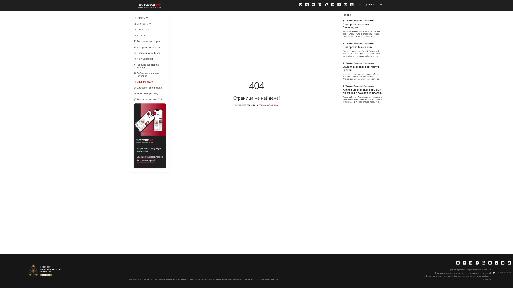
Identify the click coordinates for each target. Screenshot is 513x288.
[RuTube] (326, 4)
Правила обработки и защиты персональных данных (470, 270)
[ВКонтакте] (313, 4)
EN (360, 5)
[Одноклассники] (339, 4)
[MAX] (300, 4)
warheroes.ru (475, 276)
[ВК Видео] (319, 4)
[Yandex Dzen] (345, 4)
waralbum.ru (486, 276)
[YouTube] (332, 4)
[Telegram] (307, 4)
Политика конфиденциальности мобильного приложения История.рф (463, 273)
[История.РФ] (149, 5)
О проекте (487, 279)
